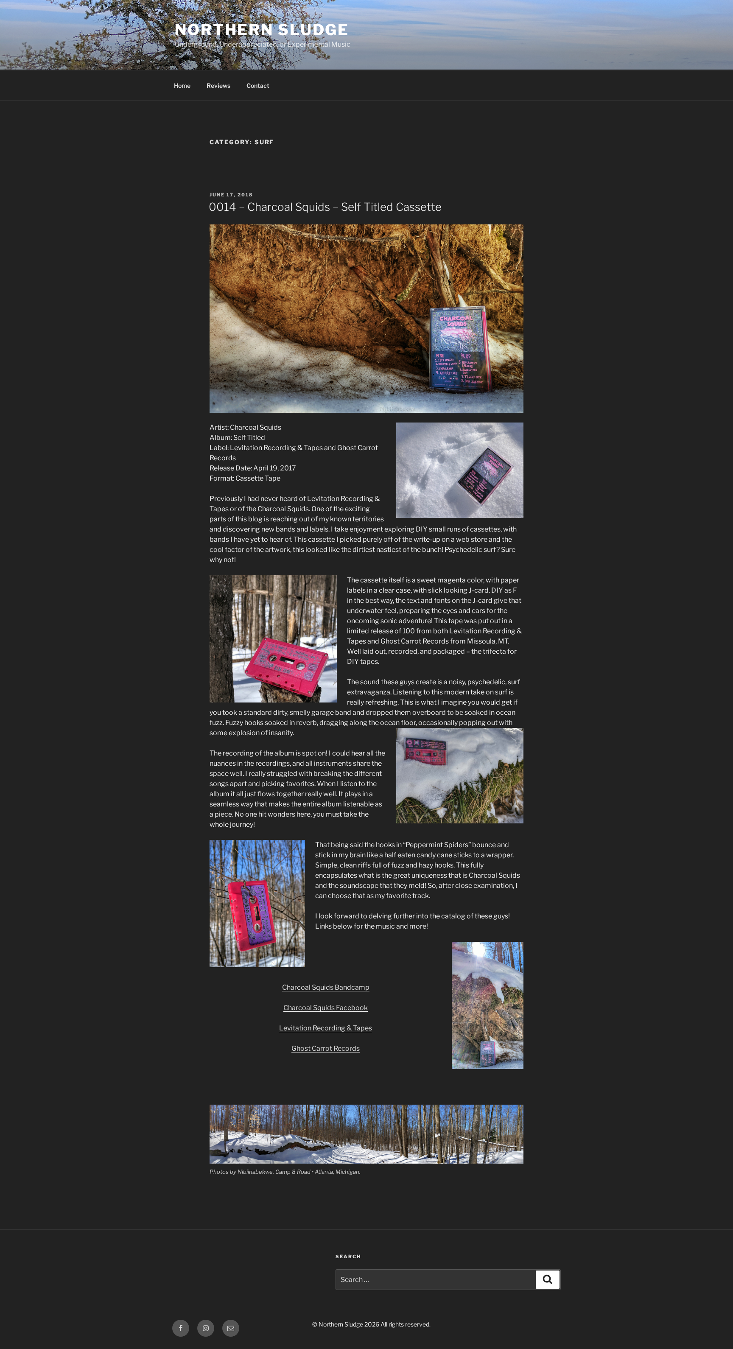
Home (182, 85)
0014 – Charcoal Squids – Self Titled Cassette (325, 206)
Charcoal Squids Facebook (325, 1008)
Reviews (218, 85)
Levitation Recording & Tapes (325, 1028)
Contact (257, 85)
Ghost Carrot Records (325, 1048)
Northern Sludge (262, 29)
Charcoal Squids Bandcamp (325, 987)
